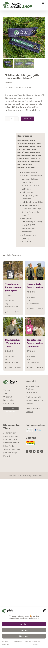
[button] (45, 611)
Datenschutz (9, 400)
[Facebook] (27, 451)
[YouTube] (30, 451)
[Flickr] (34, 451)
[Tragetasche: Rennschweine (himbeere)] (35, 326)
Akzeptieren (24, 624)
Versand (7, 390)
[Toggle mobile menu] (43, 3)
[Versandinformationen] (30, 442)
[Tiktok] (41, 451)
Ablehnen (24, 630)
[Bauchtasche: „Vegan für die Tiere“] (13, 326)
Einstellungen (24, 636)
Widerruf (7, 397)
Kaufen (27, 119)
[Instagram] (38, 451)
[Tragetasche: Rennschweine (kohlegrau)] (13, 270)
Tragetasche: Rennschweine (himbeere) (35, 343)
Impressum (8, 404)
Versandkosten (25, 87)
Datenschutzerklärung (22, 641)
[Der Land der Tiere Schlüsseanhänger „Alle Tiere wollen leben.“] (24, 37)
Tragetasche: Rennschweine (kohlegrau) (13, 287)
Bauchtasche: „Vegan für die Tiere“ (12, 343)
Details (19, 312)
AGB (5, 394)
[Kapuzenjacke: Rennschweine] (35, 270)
